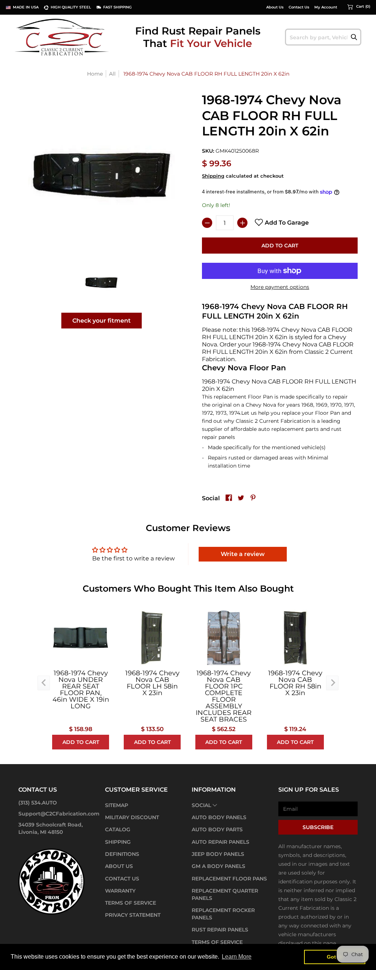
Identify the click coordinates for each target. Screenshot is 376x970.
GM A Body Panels (218, 866)
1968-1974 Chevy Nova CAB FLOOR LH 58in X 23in (152, 683)
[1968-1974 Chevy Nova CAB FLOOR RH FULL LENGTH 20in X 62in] (101, 282)
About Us (274, 7)
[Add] (242, 223)
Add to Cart (279, 245)
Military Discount (132, 817)
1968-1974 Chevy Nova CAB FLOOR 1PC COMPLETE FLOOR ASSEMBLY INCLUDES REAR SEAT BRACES (224, 696)
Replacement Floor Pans (229, 878)
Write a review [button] (243, 554)
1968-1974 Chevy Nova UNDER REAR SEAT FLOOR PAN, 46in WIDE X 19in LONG (81, 689)
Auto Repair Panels (220, 842)
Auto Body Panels (219, 817)
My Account (325, 7)
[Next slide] (332, 683)
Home (95, 73)
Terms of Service (130, 903)
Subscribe (318, 827)
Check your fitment (101, 320)
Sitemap (116, 805)
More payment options (279, 287)
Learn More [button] (237, 956)
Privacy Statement (132, 915)
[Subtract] (207, 223)
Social (201, 805)
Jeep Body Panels (218, 854)
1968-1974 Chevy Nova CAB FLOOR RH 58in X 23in (295, 683)
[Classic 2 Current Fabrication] (62, 36)
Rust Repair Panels (220, 929)
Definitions (122, 854)
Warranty (120, 890)
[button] (358, 7)
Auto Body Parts (217, 829)
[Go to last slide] (43, 683)
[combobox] (323, 37)
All (112, 73)
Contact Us (299, 7)
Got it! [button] (335, 957)
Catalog (117, 829)
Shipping (213, 176)
